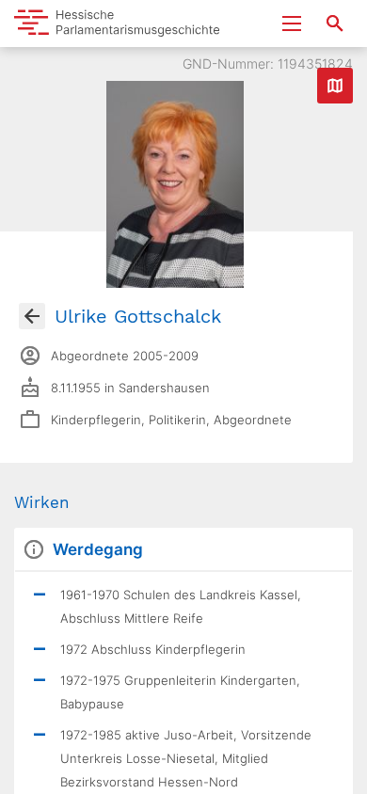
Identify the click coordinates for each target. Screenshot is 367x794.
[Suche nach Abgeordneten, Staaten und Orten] (335, 23)
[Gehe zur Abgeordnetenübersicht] (32, 316)
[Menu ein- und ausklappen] (292, 23)
